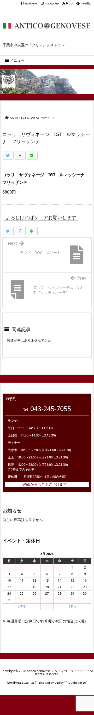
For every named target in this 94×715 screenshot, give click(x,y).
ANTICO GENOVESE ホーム (30, 117)
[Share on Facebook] (20, 155)
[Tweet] (8, 155)
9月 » (72, 606)
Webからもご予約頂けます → (47, 484)
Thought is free (75, 682)
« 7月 (21, 606)
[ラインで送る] (32, 155)
